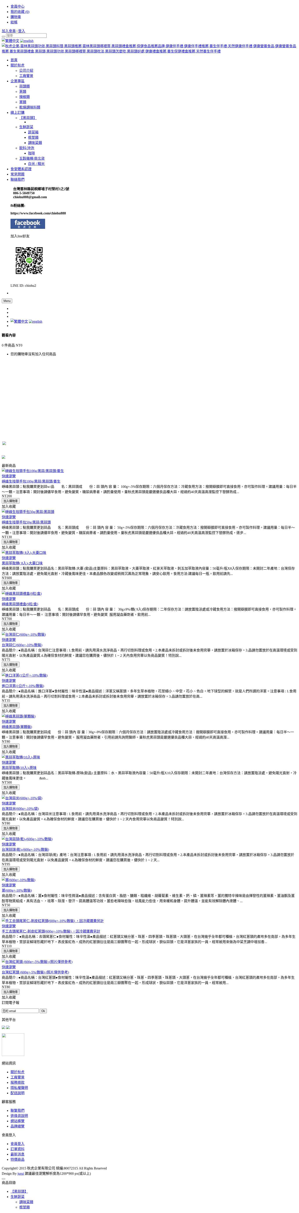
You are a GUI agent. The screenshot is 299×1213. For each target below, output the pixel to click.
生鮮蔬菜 (18, 1197)
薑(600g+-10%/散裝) (17, 890)
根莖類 (24, 1207)
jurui (21, 1173)
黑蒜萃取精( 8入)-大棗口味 (22, 563)
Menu (7, 301)
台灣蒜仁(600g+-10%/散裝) (22, 645)
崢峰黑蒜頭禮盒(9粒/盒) (20, 604)
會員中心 (18, 6)
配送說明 (18, 1093)
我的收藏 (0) (20, 12)
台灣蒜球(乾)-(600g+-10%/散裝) (25, 849)
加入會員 (9, 31)
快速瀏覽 (9, 476)
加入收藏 (9, 506)
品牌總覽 (18, 1126)
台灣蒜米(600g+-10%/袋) (20, 808)
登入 (21, 31)
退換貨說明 (19, 1116)
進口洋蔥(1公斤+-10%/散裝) (23, 686)
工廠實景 (18, 1077)
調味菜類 (26, 1202)
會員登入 (18, 1144)
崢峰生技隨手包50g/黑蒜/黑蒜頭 (26, 522)
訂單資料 (18, 1149)
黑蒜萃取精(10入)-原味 (19, 768)
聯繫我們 (18, 1110)
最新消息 (18, 1154)
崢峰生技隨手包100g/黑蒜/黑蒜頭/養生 (31, 481)
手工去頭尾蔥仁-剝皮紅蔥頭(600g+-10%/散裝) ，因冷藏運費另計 (51, 931)
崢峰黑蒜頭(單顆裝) (17, 727)
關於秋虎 (18, 1072)
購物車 (16, 17)
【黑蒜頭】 (19, 1191)
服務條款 (18, 1082)
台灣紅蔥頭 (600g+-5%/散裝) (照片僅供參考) (35, 972)
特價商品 (18, 1159)
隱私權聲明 (19, 1088)
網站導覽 (18, 1121)
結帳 (14, 22)
